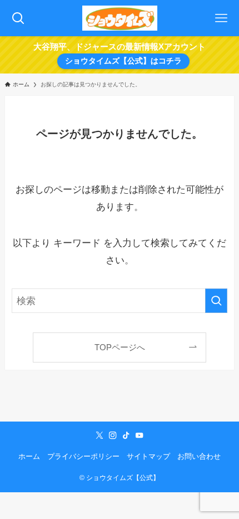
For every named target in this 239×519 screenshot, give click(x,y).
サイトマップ (148, 456)
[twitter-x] (99, 435)
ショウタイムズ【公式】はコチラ (123, 60)
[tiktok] (126, 435)
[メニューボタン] (221, 18)
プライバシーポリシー (83, 456)
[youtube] (140, 435)
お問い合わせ (199, 456)
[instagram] (113, 435)
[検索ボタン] (18, 18)
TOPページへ (119, 347)
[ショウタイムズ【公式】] (119, 18)
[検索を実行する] (216, 300)
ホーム (29, 456)
